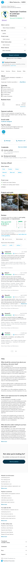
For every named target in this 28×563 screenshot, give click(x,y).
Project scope (4, 36)
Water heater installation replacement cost (10, 486)
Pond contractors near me (7, 513)
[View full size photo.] (9, 202)
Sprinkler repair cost (5, 481)
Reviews (19, 71)
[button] (5, 14)
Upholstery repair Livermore (7, 500)
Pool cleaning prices (5, 479)
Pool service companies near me (8, 516)
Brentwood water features (7, 532)
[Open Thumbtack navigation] (3, 2)
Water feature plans (6, 42)
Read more (23, 106)
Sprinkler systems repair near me (8, 518)
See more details (22, 147)
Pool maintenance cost (6, 484)
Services (8, 71)
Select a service (5, 25)
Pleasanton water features (7, 525)
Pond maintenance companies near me (9, 509)
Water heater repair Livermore (7, 502)
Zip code (3, 30)
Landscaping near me (6, 511)
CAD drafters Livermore (6, 497)
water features (10, 6)
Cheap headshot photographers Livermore (10, 493)
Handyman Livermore (5, 495)
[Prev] (12, 351)
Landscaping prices (5, 477)
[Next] (16, 351)
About (2, 71)
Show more (4, 488)
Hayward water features (6, 530)
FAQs (24, 71)
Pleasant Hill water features (7, 534)
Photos (13, 71)
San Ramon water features (7, 527)
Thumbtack (3, 6)
